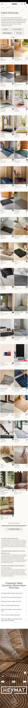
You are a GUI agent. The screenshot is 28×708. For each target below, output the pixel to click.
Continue (14, 360)
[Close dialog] (25, 341)
